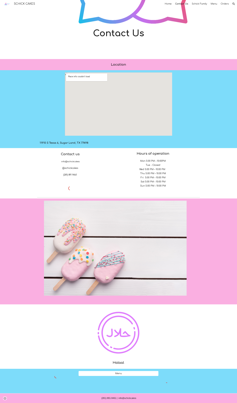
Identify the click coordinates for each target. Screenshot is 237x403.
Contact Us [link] (181, 4)
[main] (118, 29)
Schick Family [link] (199, 4)
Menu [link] (214, 4)
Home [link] (168, 4)
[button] (233, 4)
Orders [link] (225, 4)
